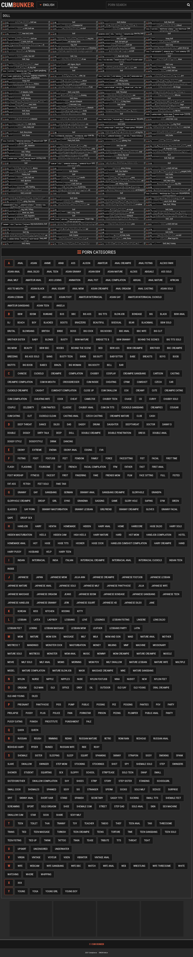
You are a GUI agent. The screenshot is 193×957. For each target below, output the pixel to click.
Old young (140, 687)
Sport (30, 806)
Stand (63, 797)
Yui (99, 136)
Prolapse (12, 713)
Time (130, 831)
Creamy (5, 225)
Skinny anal (26, 797)
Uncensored (40, 848)
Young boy (71, 891)
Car (171, 381)
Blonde (49, 339)
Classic (67, 407)
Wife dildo (107, 120)
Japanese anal (43, 585)
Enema (53, 449)
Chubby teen (110, 398)
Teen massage (42, 831)
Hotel (182, 534)
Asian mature (115, 271)
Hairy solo (176, 526)
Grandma (82, 500)
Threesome (165, 823)
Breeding (12, 356)
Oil (91, 687)
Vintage (36, 857)
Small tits (152, 797)
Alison (86, 263)
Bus (62, 314)
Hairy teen (65, 551)
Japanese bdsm (87, 594)
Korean (22, 611)
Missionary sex (137, 76)
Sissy (149, 755)
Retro (107, 738)
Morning (76, 662)
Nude (80, 679)
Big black (26, 76)
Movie (10, 662)
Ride (84, 746)
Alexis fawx (166, 263)
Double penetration (119, 432)
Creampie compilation (20, 381)
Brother (155, 347)
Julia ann (79, 577)
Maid (130, 636)
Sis (78, 789)
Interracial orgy (81, 136)
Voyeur (52, 857)
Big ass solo (32, 356)
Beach (21, 322)
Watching (13, 874)
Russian (22, 738)
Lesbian (22, 619)
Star (33, 814)
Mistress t (13, 645)
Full (163, 475)
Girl (54, 500)
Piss (58, 704)
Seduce (156, 789)
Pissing (100, 704)
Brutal (11, 331)
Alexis (133, 271)
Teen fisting (14, 840)
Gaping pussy (156, 114)
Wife (20, 865)
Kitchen (49, 611)
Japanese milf (91, 585)
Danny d (167, 424)
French (73, 466)
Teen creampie (81, 831)
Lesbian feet (14, 628)
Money (97, 645)
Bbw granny (124, 339)
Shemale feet (173, 797)
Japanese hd (109, 602)
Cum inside (93, 381)
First (65, 475)
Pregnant (23, 704)
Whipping (46, 874)
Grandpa (156, 492)
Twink (47, 840)
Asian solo (167, 288)
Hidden (87, 526)
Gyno (67, 500)
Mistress (34, 653)
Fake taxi (61, 483)
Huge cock (98, 543)
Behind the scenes (148, 339)
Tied (24, 831)
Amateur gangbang (18, 305)
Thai (47, 823)
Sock (46, 814)
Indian (21, 560)
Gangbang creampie (113, 492)
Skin (153, 806)
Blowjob (119, 314)
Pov (158, 704)
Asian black (37, 288)
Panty (169, 713)
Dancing (68, 441)
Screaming (13, 806)
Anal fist (93, 280)
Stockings (98, 763)
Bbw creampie (135, 347)
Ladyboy (52, 619)
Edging (88, 449)
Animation (74, 280)
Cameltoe (89, 398)
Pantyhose (42, 704)
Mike (123, 670)
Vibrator (82, 857)
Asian (34, 263)
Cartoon (158, 373)
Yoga (35, 891)
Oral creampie (161, 687)
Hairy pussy (14, 551)
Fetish (26, 483)
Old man (38, 687)
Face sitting (146, 475)
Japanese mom (58, 577)
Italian (69, 560)
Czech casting (94, 415)
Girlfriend (106, 509)
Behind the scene (81, 347)
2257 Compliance (91, 953)
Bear (131, 322)
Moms (61, 662)
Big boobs (106, 331)
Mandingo (32, 645)
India (55, 560)
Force (109, 458)
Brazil (57, 364)
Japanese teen (170, 594)
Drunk (96, 424)
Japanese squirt (85, 602)
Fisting (22, 458)
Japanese (23, 577)
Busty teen (66, 356)
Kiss (35, 611)
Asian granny (73, 271)
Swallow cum (15, 814)
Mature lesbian (138, 662)
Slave (10, 763)
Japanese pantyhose (119, 585)
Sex (61, 772)
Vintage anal (102, 857)
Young (21, 891)
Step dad (119, 806)
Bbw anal (179, 314)
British (46, 331)
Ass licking (55, 280)
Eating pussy (179, 114)
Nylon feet (160, 679)
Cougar (174, 407)
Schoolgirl (163, 780)
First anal (158, 466)
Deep (59, 432)
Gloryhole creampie (19, 500)
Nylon (21, 679)
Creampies (157, 407)
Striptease (108, 772)
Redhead (141, 738)
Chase (128, 398)
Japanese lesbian (160, 577)
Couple (11, 407)
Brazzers (80, 322)
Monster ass (129, 34)
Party (171, 704)
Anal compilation (14, 76)
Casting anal (71, 415)
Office (65, 687)
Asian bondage (137, 136)
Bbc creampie (174, 347)
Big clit (158, 331)
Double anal (160, 432)
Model (11, 670)
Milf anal (45, 662)
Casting (174, 373)
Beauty (28, 347)
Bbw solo (166, 322)
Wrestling (139, 865)
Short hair (47, 797)
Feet (65, 458)
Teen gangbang (148, 831)
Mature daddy (30, 159)
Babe (132, 356)
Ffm (115, 466)
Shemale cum (41, 205)
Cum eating (13, 415)
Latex (37, 619)
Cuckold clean (47, 415)
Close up (89, 390)
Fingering (80, 475)
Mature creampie (146, 653)
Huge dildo (156, 526)
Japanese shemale (27, 205)
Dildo (57, 424)
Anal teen (52, 271)
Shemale (23, 755)
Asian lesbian (15, 297)
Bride (60, 331)
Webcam (34, 865)
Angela (60, 305)
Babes (43, 364)
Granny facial (169, 509)
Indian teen (175, 560)
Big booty (94, 364)
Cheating (111, 381)
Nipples (65, 679)
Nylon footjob (98, 679)
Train (76, 840)
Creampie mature (119, 415)
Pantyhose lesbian (166, 29)
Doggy (26, 432)
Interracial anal (121, 560)
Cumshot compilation (63, 390)
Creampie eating (174, 390)
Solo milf (139, 789)
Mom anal (70, 653)
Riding (68, 738)
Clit (29, 415)
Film (129, 475)
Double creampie (91, 432)
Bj (8, 322)
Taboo (104, 823)
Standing (144, 780)
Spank (179, 755)
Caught (39, 390)
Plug (42, 713)
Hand (182, 543)
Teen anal (134, 823)
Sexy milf (75, 814)
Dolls (129, 60)
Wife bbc (76, 865)
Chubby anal (86, 407)
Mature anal (147, 636)
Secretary (97, 797)
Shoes (80, 780)
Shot (114, 763)
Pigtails (27, 225)
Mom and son (113, 636)
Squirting (46, 772)
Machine (141, 645)
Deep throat (25, 424)
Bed (100, 347)
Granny (22, 492)
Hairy (38, 526)
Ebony (21, 449)
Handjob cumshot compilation (129, 543)
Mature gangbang (143, 670)
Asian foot (65, 297)
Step (162, 763)
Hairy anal (104, 526)
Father (128, 466)
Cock (60, 398)
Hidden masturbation (19, 534)
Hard (119, 534)
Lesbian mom (78, 628)
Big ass (87, 314)
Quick (21, 730)
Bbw (20, 314)
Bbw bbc (44, 347)
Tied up (33, 840)
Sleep (70, 755)
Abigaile (149, 271)
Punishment (72, 721)
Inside (10, 568)
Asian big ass (120, 60)
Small (157, 772)
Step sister (125, 780)
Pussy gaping (130, 128)
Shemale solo (144, 763)
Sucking (134, 797)
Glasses (12, 509)
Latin (137, 628)
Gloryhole (138, 492)
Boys (162, 356)
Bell (109, 364)
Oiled (35, 696)
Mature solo (14, 653)
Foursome (44, 466)
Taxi (150, 823)
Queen (34, 730)
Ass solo (166, 271)
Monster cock (103, 34)
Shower (12, 772)
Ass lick (47, 297)
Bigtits (11, 364)
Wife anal (108, 865)
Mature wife (161, 662)
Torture (115, 831)
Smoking (164, 755)
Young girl (51, 891)
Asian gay (115, 297)
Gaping (149, 500)
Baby (35, 339)
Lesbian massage (54, 628)
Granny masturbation (55, 509)
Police (56, 713)
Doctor (151, 424)
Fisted (176, 475)
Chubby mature (130, 120)
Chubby (94, 373)
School (90, 772)
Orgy (79, 687)
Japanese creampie (103, 577)
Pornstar (85, 713)
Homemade (70, 526)
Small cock (14, 789)
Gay (36, 492)
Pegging (128, 704)
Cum (17, 4)
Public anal (152, 713)
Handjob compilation (158, 534)
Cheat (73, 398)
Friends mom (113, 475)
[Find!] (187, 4)
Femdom (79, 458)
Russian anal (160, 738)
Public (85, 704)
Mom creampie (121, 653)
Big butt (98, 356)
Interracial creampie (93, 560)
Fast (142, 466)
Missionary (159, 645)
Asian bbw (94, 271)
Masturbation (78, 645)
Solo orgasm (48, 806)
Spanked (51, 789)
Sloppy (75, 772)
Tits (119, 840)
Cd (140, 398)
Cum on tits (107, 407)
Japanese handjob (18, 602)
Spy (127, 763)
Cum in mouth (48, 381)
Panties (144, 704)
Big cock (88, 331)
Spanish (79, 797)
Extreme (37, 449)
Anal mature (155, 280)
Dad (69, 424)
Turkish (61, 831)
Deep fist (24, 239)
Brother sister (16, 339)
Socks (123, 789)
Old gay (122, 687)
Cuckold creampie (17, 390)
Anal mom (78, 288)
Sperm (109, 789)
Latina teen (12, 159)
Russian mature (88, 738)
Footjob (50, 458)
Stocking (79, 763)
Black (163, 314)
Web (123, 865)
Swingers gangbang (24, 141)
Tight (147, 840)
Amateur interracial (90, 297)
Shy (67, 780)
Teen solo (170, 831)
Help (49, 551)
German (68, 492)
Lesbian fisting (13, 239)
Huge (47, 543)
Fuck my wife (118, 120)
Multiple (180, 662)
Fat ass (11, 483)
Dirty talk (43, 432)
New (144, 679)
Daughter (112, 424)
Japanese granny (46, 602)
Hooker (80, 543)
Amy (33, 297)
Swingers (177, 763)
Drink (53, 441)
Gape (10, 517)
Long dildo (159, 619)
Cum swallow (109, 390)
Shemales (33, 789)
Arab (61, 263)
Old (53, 687)
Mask (82, 670)
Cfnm (127, 381)
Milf (83, 636)
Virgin (21, 857)
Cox (126, 390)
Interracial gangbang (64, 136)
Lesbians (70, 619)
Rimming (53, 738)
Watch (92, 865)
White (181, 865)
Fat (59, 466)
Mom (20, 636)
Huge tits (63, 543)
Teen (20, 823)
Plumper (133, 713)
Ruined (49, 746)
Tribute (105, 840)
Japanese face (168, 52)
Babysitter (116, 356)
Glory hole (131, 500)
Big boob (28, 364)
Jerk (66, 602)
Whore (29, 874)
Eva (101, 449)
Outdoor (105, 687)
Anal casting (145, 288)
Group (41, 500)
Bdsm (33, 314)
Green (175, 500)
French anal (168, 114)
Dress (141, 432)
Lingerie (141, 619)
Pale (88, 721)
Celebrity (28, 407)
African (174, 280)
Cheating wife (42, 398)
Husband (34, 551)
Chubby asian (137, 60)
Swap (144, 772)
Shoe (66, 806)
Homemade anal (16, 543)
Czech (158, 381)
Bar (121, 364)
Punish (34, 721)
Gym (162, 500)
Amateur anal (33, 280)
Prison (102, 713)
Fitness (35, 475)
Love (52, 219)
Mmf (126, 645)
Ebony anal (70, 449)
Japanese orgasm (46, 594)
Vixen (67, 857)
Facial (155, 458)
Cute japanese (181, 52)
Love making (116, 76)
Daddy (82, 424)
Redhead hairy (15, 746)
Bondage (137, 314)
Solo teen (127, 772)
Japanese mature (17, 585)
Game (115, 500)
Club (139, 415)
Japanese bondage (115, 136)
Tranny (61, 823)
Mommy (101, 653)
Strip (94, 780)
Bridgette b (102, 339)
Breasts (147, 356)
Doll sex (126, 76)
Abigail (137, 280)
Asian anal (13, 271)
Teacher (89, 823)
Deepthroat (132, 424)
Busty (64, 339)
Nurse (35, 679)
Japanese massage (18, 594)
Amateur (102, 263)
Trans (10, 831)
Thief (118, 823)
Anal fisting (146, 263)
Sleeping (54, 755)
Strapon (133, 755)
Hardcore (137, 526)
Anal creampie (123, 263)
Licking (33, 628)
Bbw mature (82, 339)
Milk (95, 636)
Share (59, 814)
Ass (73, 263)
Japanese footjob (132, 577)
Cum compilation (17, 398)
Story (107, 780)
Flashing (26, 466)
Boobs (60, 347)
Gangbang (51, 492)
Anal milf (12, 280)
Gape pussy (119, 128)
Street (103, 806)
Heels (42, 534)
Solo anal (137, 806)
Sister (38, 755)
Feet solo (43, 483)
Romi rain (123, 738)
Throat (132, 840)
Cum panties (48, 407)
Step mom (61, 763)
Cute (154, 390)
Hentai (52, 526)
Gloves (150, 509)
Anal (20, 263)
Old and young (15, 696)
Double (11, 432)
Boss (73, 331)
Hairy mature (101, 534)
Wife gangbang (55, 865)
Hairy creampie (162, 543)
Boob (176, 356)
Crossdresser (8, 205)
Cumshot (142, 381)
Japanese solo (67, 585)
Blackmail (147, 322)
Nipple (50, 679)
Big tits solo (174, 339)
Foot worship (15, 475)
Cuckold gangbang (132, 407)
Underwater (62, 848)
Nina (117, 679)
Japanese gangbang (143, 594)
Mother (166, 636)
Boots (64, 322)
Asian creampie (99, 288)
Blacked (48, 322)
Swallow (26, 763)
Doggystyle (36, 441)
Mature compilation (33, 670)
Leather (97, 628)
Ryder (34, 746)
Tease (90, 840)
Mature (34, 636)
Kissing (66, 611)
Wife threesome (162, 865)
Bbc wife (142, 331)
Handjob (23, 526)
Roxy (96, 746)
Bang (49, 356)
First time (171, 458)
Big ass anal (108, 60)
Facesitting (126, 458)
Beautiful (98, 322)
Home (121, 526)
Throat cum (128, 88)
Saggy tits (116, 797)
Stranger (92, 789)
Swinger (44, 763)
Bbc (73, 314)
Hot (35, 543)
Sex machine (170, 806)
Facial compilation (95, 466)
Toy (75, 823)
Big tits (103, 314)
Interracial (38, 560)
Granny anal (87, 492)
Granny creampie (129, 509)
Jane (152, 602)
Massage (69, 636)
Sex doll (155, 29)
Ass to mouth (15, 288)
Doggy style (14, 441)
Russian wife (67, 746)
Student (28, 772)
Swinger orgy (38, 141)
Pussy (29, 713)
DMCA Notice (103, 953)
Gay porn (29, 509)
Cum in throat (109, 88)
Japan (39, 577)
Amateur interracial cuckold (145, 297)
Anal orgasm (123, 288)
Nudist (131, 679)
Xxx (20, 882)
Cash (152, 415)
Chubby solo (170, 398)
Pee (114, 704)
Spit (9, 797)
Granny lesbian (84, 509)
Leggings (100, 619)
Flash (10, 466)
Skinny (117, 755)
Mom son (51, 636)
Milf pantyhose (181, 29)
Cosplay (53, 164)
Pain (70, 713)
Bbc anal (124, 331)
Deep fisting (34, 239)
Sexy (66, 789)
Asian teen (43, 305)
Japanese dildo (85, 164)
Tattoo (62, 840)
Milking (112, 645)
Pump (71, 704)
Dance (42, 424)
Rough (37, 738)
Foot (35, 458)
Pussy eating (14, 721)
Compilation (76, 373)
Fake (95, 475)
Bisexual (116, 322)
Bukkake (48, 314)
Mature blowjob (61, 670)
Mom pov (94, 662)
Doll (148, 29)
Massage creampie (102, 670)
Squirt (84, 755)
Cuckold (39, 373)
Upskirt (22, 848)
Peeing (117, 713)
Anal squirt (58, 288)
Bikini (83, 356)
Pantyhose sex (165, 194)
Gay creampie (156, 52)
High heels (80, 534)
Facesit (51, 475)
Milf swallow (114, 662)
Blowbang (28, 331)
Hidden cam (59, 534)
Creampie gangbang (134, 373)
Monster (52, 653)
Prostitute (51, 721)
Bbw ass (115, 347)
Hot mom (134, 534)
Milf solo (26, 662)
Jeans (67, 594)
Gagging (99, 500)
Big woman (75, 364)
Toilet (33, 823)
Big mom (12, 347)
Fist (142, 458)
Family (94, 458)
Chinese (22, 373)
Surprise (173, 789)
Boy (34, 322)
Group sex (26, 517)
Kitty (80, 611)
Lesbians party (118, 628)
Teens (100, 831)
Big (151, 314)
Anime (47, 263)
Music (86, 653)
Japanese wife (159, 585)
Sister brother (16, 780)
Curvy (152, 398)
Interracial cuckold (150, 560)
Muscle (167, 653)
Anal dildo (33, 271)
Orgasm (22, 687)
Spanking (100, 755)
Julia (141, 585)
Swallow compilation (44, 780)
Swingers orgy (22, 71)
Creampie (56, 373)
